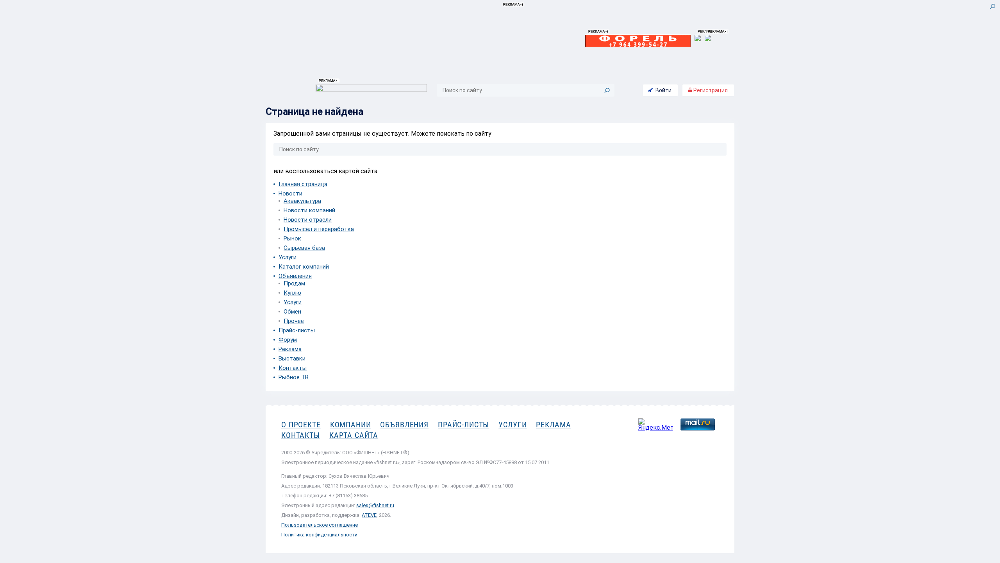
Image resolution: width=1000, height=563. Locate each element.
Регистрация (710, 90)
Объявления (295, 276)
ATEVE (369, 515)
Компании (350, 424)
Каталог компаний (304, 266)
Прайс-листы (297, 330)
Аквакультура (302, 200)
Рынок (292, 238)
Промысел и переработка (319, 229)
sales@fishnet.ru (375, 505)
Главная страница (303, 184)
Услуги (287, 257)
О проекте (301, 424)
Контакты (293, 367)
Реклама (290, 349)
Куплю (292, 292)
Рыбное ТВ (294, 377)
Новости (290, 193)
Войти (663, 90)
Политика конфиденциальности (319, 535)
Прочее (294, 321)
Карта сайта (353, 435)
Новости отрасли (308, 219)
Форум (288, 339)
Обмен (292, 311)
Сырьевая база (304, 247)
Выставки (292, 358)
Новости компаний (309, 210)
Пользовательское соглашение (319, 525)
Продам (294, 283)
